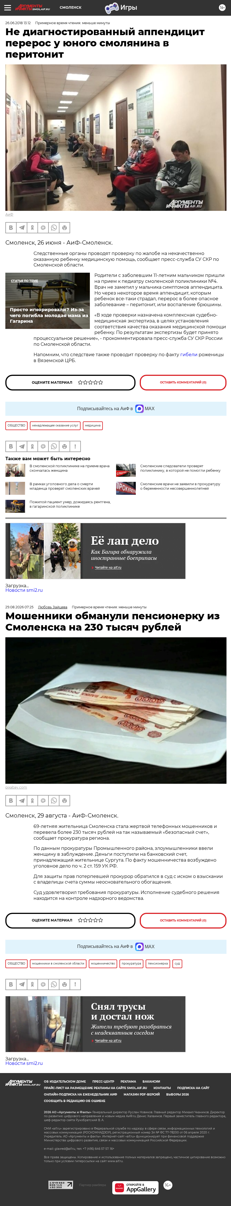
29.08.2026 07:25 (19, 607)
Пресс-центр (103, 1081)
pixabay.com (16, 787)
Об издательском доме (65, 1081)
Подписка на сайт (193, 1088)
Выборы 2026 (177, 1094)
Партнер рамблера (92, 1185)
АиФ (9, 214)
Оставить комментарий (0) (183, 382)
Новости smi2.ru (24, 590)
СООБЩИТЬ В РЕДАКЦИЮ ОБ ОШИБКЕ (74, 1101)
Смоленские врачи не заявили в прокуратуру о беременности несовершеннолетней (180, 486)
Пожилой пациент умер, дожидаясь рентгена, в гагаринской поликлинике (70, 504)
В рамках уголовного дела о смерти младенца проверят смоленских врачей (65, 486)
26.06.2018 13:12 (18, 23)
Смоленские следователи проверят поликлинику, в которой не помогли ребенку (180, 468)
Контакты (162, 1088)
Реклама (128, 1081)
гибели (188, 354)
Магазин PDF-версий (142, 1094)
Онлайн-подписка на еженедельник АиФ (80, 1094)
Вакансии (151, 1081)
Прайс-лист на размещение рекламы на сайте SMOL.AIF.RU (95, 1088)
